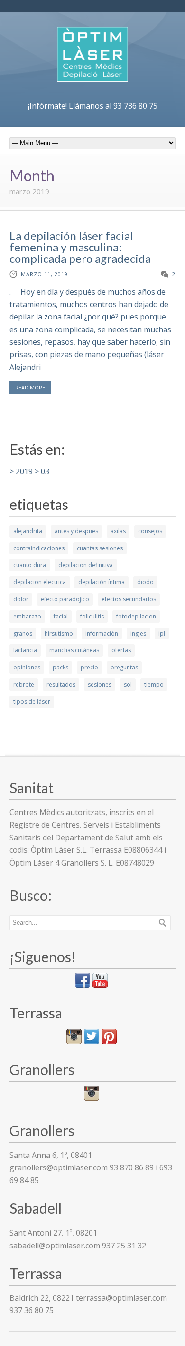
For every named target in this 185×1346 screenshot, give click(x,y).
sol (128, 684)
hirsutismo (59, 633)
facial (61, 616)
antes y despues (76, 531)
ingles (138, 633)
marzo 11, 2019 (44, 274)
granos (22, 633)
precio (89, 667)
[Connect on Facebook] (82, 985)
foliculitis (92, 616)
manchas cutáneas (74, 650)
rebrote (23, 684)
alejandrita (27, 531)
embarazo (27, 616)
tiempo (154, 684)
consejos (150, 531)
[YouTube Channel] (100, 985)
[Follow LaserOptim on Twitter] (91, 1041)
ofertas (121, 650)
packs (60, 667)
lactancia (25, 650)
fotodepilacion (136, 616)
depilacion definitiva (85, 565)
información (101, 633)
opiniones (26, 667)
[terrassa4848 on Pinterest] (109, 1041)
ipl (161, 633)
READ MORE (30, 387)
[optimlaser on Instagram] (91, 1098)
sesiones (99, 684)
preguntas (124, 667)
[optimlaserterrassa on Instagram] (74, 1041)
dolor (20, 599)
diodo (145, 582)
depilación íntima (101, 582)
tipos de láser (31, 702)
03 (45, 471)
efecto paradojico (65, 599)
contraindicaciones (39, 548)
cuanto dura (29, 565)
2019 (24, 471)
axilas (118, 531)
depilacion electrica (39, 582)
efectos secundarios (129, 599)
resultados (60, 684)
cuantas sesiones (100, 548)
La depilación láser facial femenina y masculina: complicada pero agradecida (80, 247)
